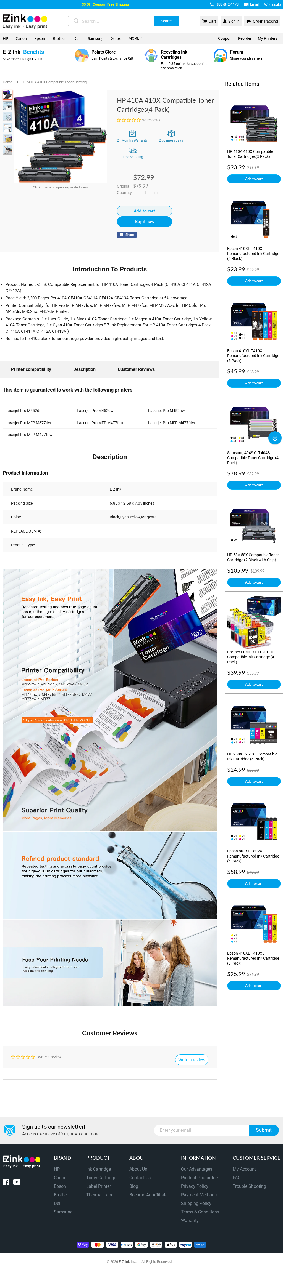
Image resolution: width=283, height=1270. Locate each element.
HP (5, 38)
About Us (138, 1169)
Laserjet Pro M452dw (95, 410)
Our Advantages (196, 1169)
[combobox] (123, 21)
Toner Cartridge (101, 1177)
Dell (77, 38)
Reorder (244, 38)
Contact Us (140, 1177)
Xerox (116, 38)
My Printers (267, 38)
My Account (244, 1169)
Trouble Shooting (249, 1186)
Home (7, 82)
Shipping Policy (196, 1203)
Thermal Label (100, 1194)
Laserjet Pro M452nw (166, 410)
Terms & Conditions (200, 1212)
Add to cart (254, 179)
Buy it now (144, 221)
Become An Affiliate (148, 1194)
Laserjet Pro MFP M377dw (28, 422)
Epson (40, 38)
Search (167, 21)
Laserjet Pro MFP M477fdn (100, 422)
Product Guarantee (199, 1177)
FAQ (237, 1177)
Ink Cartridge (98, 1169)
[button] (129, 120)
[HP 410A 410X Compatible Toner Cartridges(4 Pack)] (7, 94)
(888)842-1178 (227, 4)
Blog (133, 1186)
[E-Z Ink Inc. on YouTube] (16, 1183)
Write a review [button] (191, 1060)
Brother (59, 38)
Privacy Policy (194, 1186)
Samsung (95, 38)
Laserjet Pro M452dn (23, 410)
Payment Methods (199, 1194)
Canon (21, 38)
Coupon (225, 38)
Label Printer (98, 1186)
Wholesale (272, 4)
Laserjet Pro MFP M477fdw (171, 422)
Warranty (190, 1220)
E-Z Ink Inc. (128, 1262)
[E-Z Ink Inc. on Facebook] (6, 1183)
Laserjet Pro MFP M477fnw (29, 434)
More (134, 38)
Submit (264, 1130)
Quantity (124, 192)
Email (254, 4)
